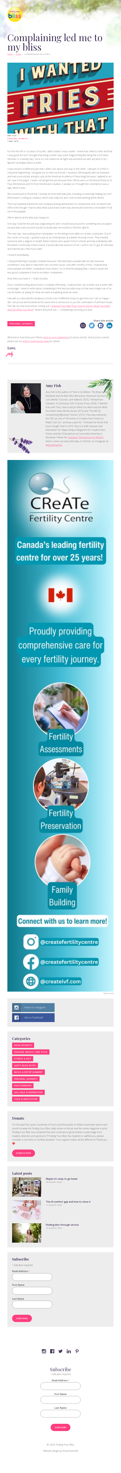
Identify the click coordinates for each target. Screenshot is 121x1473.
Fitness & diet (22, 1058)
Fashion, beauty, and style (31, 1052)
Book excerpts (23, 1045)
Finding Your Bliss (65, 1444)
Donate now (23, 1153)
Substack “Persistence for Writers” (86, 437)
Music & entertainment (28, 1072)
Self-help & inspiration (28, 1092)
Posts (18, 54)
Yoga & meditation (25, 1099)
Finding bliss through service (62, 1224)
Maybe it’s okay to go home (61, 1178)
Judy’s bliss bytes (25, 1065)
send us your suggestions (56, 337)
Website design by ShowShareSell (60, 1450)
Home (10, 54)
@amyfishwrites (54, 445)
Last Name (18, 1298)
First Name (18, 1285)
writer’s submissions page (36, 341)
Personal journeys (17, 138)
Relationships (22, 1085)
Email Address (21, 1271)
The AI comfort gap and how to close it (68, 1201)
